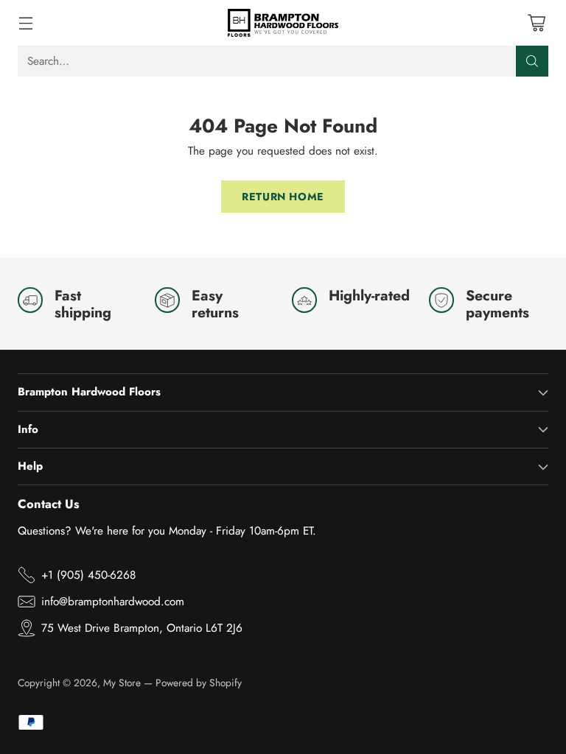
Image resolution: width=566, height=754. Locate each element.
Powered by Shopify (199, 682)
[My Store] (283, 23)
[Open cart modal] (536, 22)
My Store (122, 682)
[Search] (532, 61)
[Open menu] (25, 22)
